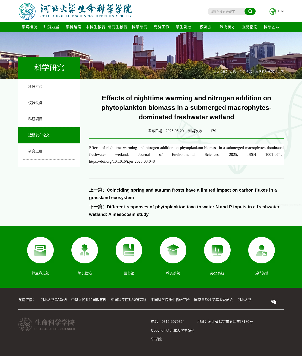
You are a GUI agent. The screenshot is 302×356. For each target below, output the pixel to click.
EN (281, 11)
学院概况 (29, 27)
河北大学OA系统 (53, 300)
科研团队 (271, 27)
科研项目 (35, 119)
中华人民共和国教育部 (89, 300)
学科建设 (73, 27)
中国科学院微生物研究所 (170, 300)
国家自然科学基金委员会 (213, 300)
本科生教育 (95, 27)
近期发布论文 (39, 135)
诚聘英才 (227, 27)
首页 (233, 71)
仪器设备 (35, 103)
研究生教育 (117, 27)
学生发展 (183, 27)
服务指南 (250, 27)
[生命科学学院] (75, 11)
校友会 (206, 27)
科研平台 (35, 87)
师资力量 (51, 27)
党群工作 (161, 27)
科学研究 (139, 27)
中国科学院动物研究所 (128, 300)
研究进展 (35, 151)
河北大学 (244, 300)
